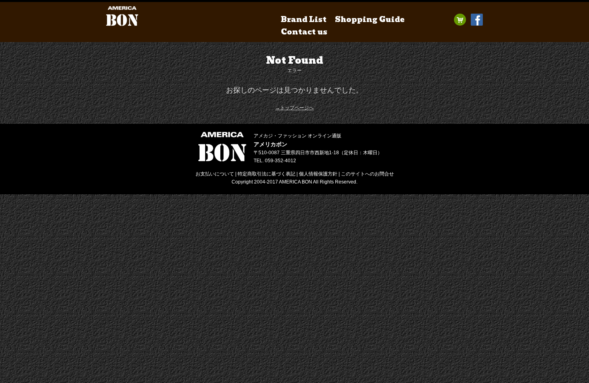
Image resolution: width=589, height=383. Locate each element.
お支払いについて (215, 174)
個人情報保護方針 (318, 174)
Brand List (304, 19)
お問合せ (367, 174)
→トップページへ (294, 108)
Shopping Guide (370, 19)
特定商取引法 (266, 174)
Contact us (304, 32)
